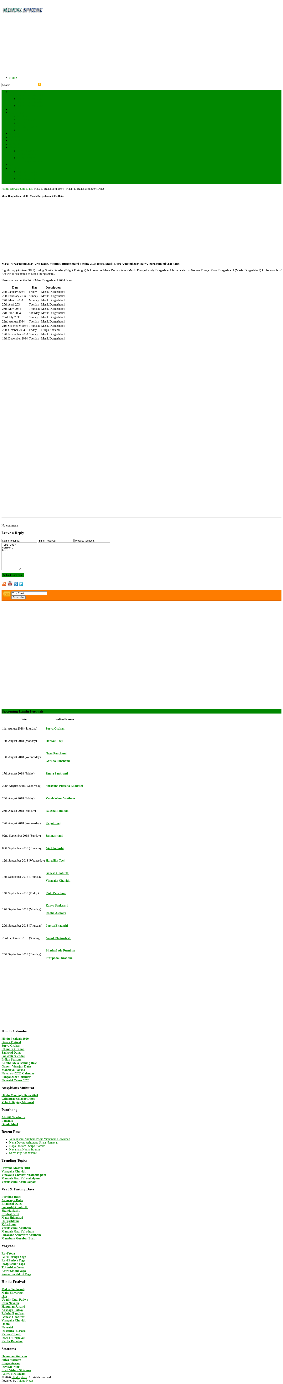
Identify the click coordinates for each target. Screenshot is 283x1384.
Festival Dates (17, 91)
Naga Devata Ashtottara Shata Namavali (33, 1142)
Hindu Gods (16, 112)
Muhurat (14, 137)
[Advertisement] (117, 46)
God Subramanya (27, 126)
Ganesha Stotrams (28, 150)
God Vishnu (24, 130)
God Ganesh (24, 116)
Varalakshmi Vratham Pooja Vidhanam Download (39, 1139)
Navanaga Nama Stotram (24, 1149)
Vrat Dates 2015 (27, 182)
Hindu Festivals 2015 (30, 105)
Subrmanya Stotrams (29, 161)
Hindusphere (19, 1377)
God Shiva (23, 123)
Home (13, 77)
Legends (14, 133)
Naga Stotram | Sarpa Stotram (27, 1146)
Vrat (11, 164)
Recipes (14, 144)
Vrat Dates (15, 168)
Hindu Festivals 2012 (30, 95)
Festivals (14, 109)
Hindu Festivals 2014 (30, 102)
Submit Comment (13, 575)
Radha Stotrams (26, 154)
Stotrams (14, 147)
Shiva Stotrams (26, 157)
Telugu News (25, 1380)
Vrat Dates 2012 (27, 171)
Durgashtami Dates (21, 188)
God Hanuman (26, 119)
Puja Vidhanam (18, 140)
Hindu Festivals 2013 (30, 98)
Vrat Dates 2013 (27, 175)
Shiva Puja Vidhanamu (23, 1153)
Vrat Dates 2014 (27, 178)
